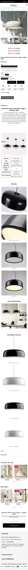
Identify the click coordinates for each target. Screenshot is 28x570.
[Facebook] (3, 550)
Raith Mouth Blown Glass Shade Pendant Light (12, 478)
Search (25, 8)
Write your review (8, 97)
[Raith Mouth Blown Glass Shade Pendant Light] (7, 471)
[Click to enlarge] (3, 34)
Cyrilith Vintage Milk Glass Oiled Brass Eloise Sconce (13, 502)
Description (4, 105)
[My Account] (22, 5)
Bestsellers (4, 487)
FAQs (2, 451)
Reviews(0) (4, 455)
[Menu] (1, 6)
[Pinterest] (5, 550)
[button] (2, 24)
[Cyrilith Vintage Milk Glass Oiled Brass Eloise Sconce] (7, 495)
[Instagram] (8, 550)
